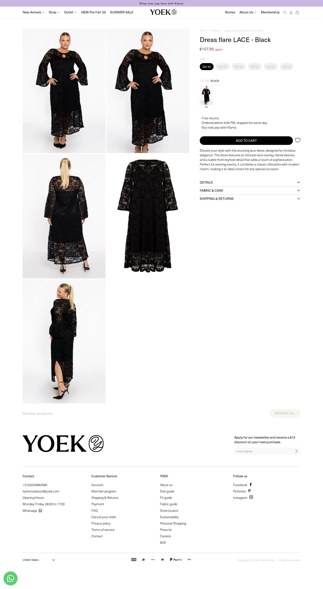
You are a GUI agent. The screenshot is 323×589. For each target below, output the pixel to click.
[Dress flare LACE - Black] (206, 95)
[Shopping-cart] (297, 12)
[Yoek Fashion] (163, 12)
